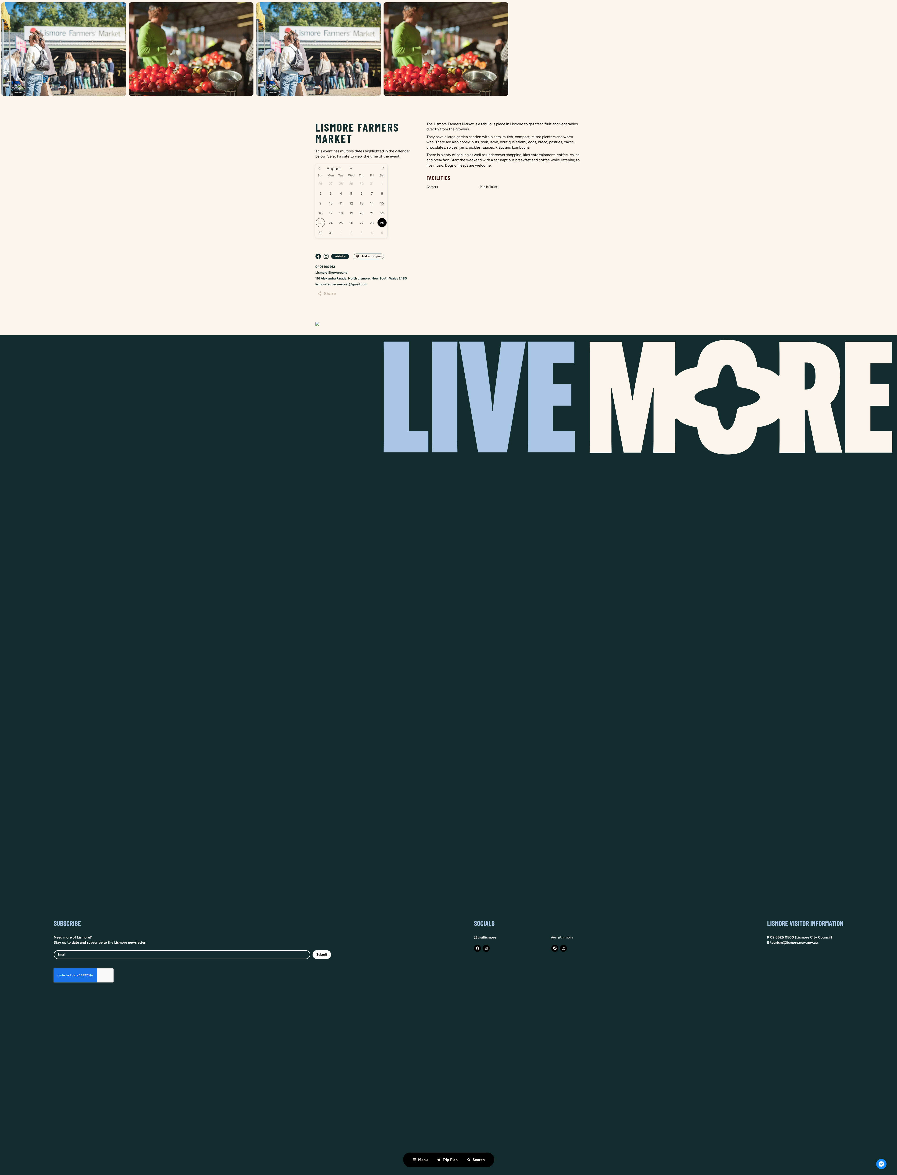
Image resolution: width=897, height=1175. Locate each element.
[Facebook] (477, 948)
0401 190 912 (325, 267)
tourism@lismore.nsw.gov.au (794, 942)
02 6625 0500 (782, 937)
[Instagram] (486, 948)
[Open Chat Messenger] (881, 1164)
